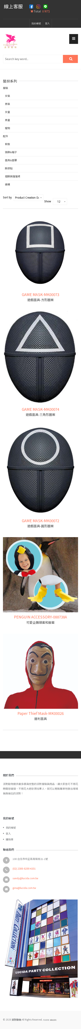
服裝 (5, 88)
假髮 (7, 144)
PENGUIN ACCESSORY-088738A (40, 616)
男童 (7, 120)
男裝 (7, 104)
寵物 (7, 128)
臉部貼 (9, 168)
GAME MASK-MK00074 (40, 409)
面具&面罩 (11, 160)
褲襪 (7, 184)
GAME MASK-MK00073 (40, 294)
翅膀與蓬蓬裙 (12, 176)
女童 (7, 112)
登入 (47, 23)
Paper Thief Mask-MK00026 (40, 713)
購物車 (9, 839)
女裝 (7, 96)
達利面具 (40, 718)
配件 (5, 136)
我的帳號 (36, 23)
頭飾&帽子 (11, 152)
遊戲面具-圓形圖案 (40, 526)
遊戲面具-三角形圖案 (40, 414)
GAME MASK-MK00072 (40, 520)
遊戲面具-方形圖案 (40, 299)
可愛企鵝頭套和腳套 (40, 622)
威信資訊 (53, 1020)
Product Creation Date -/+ (27, 197)
